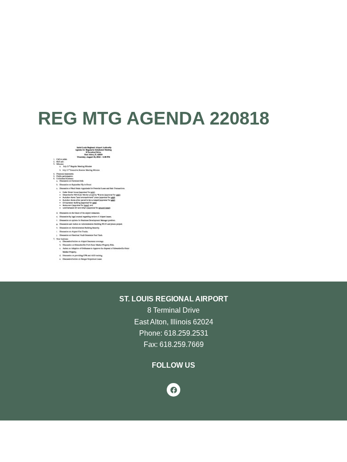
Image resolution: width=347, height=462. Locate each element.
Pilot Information (149, 61)
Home (17, 61)
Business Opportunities (239, 61)
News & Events (32, 74)
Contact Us (102, 74)
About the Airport (69, 61)
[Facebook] (173, 390)
